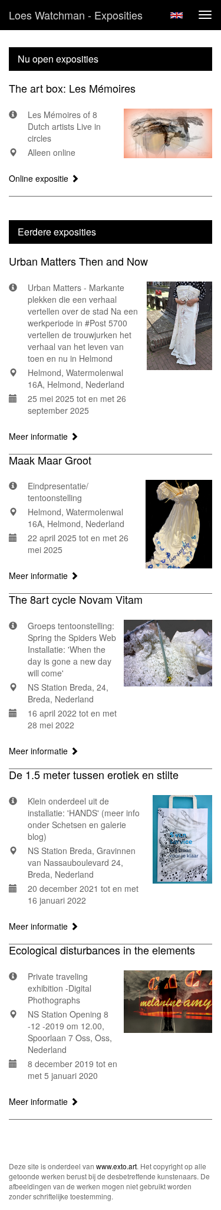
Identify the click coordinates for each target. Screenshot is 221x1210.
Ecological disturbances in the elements (102, 949)
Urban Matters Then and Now (78, 261)
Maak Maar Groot (50, 459)
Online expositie (40, 178)
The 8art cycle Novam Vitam (76, 599)
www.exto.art (116, 1166)
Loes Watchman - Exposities (76, 14)
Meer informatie (39, 436)
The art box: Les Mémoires (72, 88)
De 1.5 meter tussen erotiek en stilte (94, 774)
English (176, 15)
